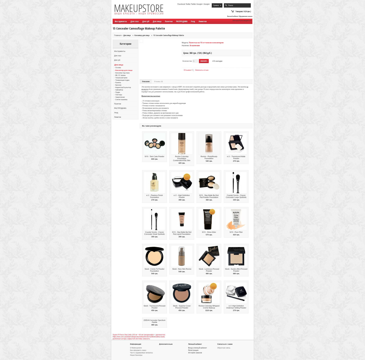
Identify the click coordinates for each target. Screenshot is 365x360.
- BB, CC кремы (120, 75)
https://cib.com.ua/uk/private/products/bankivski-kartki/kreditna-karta (139, 337)
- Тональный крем (120, 78)
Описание (146, 81)
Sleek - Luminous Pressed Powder (209, 270)
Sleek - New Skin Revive (181, 269)
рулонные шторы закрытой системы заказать (131, 339)
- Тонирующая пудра (121, 80)
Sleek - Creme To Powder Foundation (154, 270)
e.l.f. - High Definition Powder (182, 196)
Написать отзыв (201, 70)
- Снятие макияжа (120, 99)
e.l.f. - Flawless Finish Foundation (154, 196)
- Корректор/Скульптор (122, 87)
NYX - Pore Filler (236, 232)
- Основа (117, 67)
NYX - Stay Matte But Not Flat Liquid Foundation (181, 233)
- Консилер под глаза (121, 73)
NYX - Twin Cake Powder (154, 157)
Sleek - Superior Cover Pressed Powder (182, 307)
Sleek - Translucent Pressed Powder (154, 307)
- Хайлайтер (118, 90)
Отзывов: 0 (188, 70)
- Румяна (117, 82)
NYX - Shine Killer (209, 232)
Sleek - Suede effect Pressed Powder (236, 270)
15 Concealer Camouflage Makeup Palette (168, 35)
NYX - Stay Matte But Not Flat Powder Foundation (209, 196)
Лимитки (203, 21)
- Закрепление (119, 97)
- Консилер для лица (123, 70)
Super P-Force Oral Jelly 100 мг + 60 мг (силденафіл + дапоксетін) (139, 335)
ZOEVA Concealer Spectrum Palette (154, 321)
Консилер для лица (141, 35)
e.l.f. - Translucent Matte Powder (236, 158)
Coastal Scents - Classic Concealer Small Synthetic (154, 233)
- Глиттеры (118, 95)
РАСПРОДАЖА (181, 21)
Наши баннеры (136, 355)
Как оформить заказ (138, 350)
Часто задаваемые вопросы (141, 353)
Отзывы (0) (158, 81)
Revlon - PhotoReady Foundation (209, 158)
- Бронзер (117, 85)
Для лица (127, 35)
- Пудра (117, 92)
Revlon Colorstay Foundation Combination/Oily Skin (181, 159)
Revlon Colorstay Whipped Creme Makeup (209, 307)
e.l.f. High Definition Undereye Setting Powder (236, 307)
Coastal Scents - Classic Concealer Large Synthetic (236, 196)
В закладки (218, 61)
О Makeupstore (136, 348)
